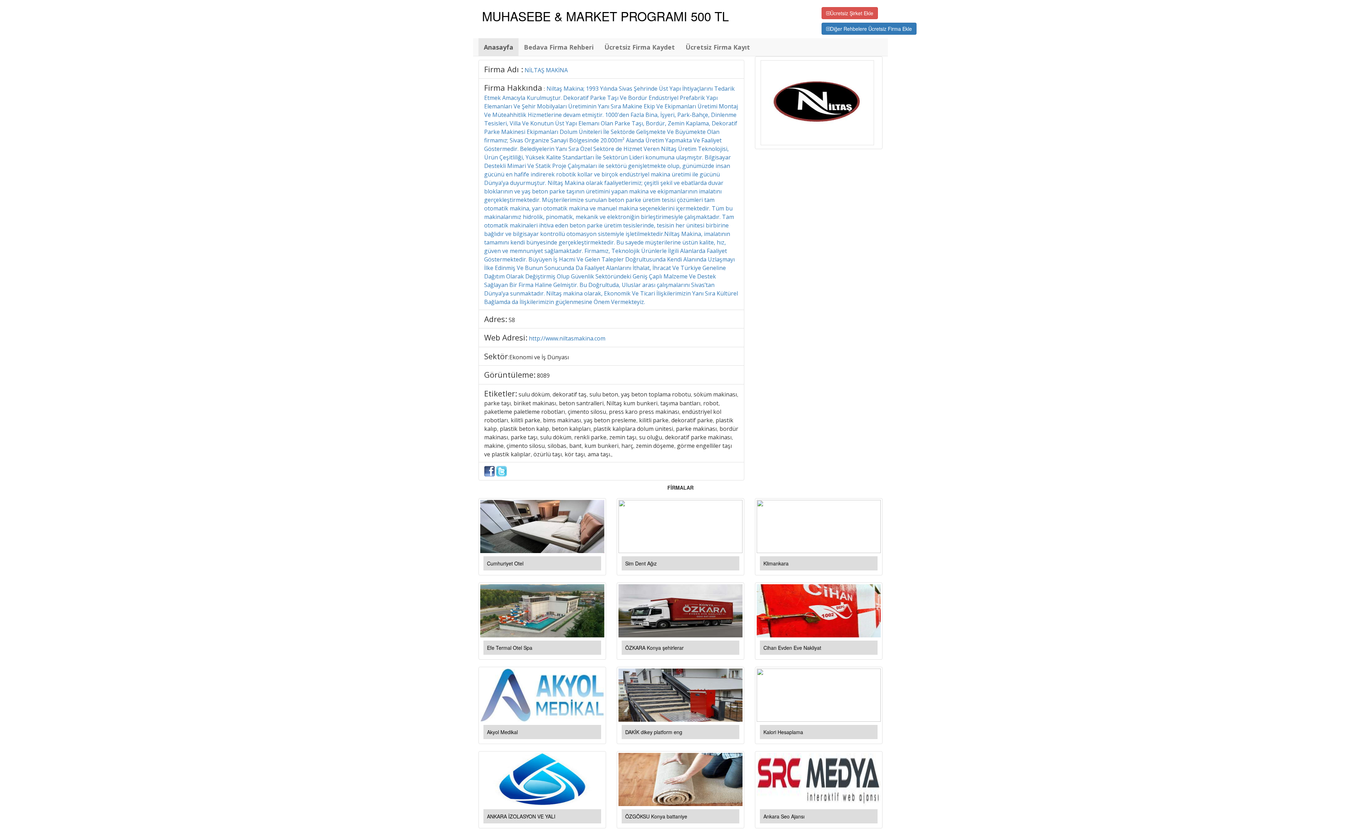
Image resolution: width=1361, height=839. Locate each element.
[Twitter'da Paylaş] (501, 470)
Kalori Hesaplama (783, 732)
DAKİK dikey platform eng (653, 732)
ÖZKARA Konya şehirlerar (654, 647)
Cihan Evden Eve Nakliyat (792, 647)
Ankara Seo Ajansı (784, 816)
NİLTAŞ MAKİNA (546, 70)
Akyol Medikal (502, 732)
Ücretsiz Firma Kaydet (639, 47)
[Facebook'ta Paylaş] (489, 470)
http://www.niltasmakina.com (567, 338)
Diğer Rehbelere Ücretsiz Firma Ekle (871, 28)
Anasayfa (498, 47)
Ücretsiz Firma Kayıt (717, 47)
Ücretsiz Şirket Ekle (851, 13)
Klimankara (776, 563)
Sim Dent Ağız (641, 563)
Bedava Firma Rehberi (559, 47)
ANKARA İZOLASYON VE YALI (521, 816)
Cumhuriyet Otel (505, 563)
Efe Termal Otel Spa (509, 647)
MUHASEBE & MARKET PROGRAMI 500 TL (605, 16)
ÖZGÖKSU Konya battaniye (656, 816)
